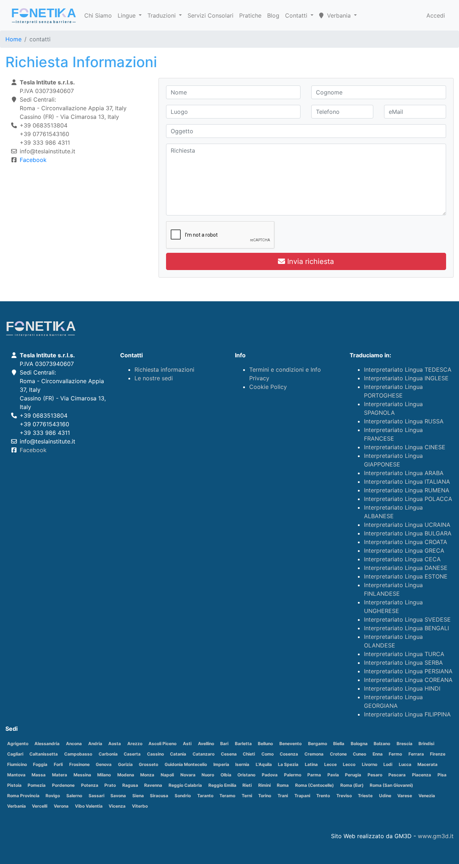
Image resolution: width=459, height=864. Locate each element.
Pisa (441, 774)
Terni (247, 795)
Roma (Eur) (352, 785)
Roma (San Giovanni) (391, 785)
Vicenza (117, 806)
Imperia (221, 764)
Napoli (167, 774)
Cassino (155, 754)
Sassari (96, 795)
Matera (59, 774)
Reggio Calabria (185, 785)
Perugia (353, 774)
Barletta (243, 743)
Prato (110, 785)
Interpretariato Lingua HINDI (402, 688)
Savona (118, 795)
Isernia (242, 764)
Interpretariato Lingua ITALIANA (407, 481)
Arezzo (134, 743)
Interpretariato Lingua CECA (402, 559)
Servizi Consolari (210, 15)
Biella (338, 743)
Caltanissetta (43, 754)
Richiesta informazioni (164, 369)
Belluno (265, 743)
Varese (404, 795)
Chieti (249, 754)
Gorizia (125, 764)
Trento (323, 795)
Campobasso (78, 754)
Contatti (297, 15)
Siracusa (159, 795)
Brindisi (426, 743)
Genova (104, 764)
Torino (264, 795)
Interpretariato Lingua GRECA (404, 550)
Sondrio (183, 795)
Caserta (132, 754)
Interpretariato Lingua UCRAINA (407, 524)
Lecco (349, 764)
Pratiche (250, 15)
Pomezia (37, 785)
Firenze (437, 754)
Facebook (33, 159)
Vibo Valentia (89, 806)
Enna (378, 754)
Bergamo (317, 743)
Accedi (435, 15)
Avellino (206, 743)
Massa (39, 774)
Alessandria (47, 743)
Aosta (114, 743)
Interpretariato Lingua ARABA (404, 473)
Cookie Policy (268, 386)
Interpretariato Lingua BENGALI (406, 628)
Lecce (330, 764)
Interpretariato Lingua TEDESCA (407, 369)
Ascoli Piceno (162, 743)
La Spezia (288, 764)
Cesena (229, 754)
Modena (125, 774)
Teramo (227, 795)
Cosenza (289, 754)
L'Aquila (264, 764)
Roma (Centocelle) (314, 785)
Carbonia (108, 754)
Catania (178, 754)
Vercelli (39, 806)
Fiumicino (17, 764)
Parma (314, 774)
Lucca (405, 764)
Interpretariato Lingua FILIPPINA (407, 714)
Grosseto (148, 764)
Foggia (40, 764)
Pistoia (14, 785)
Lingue (127, 15)
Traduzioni (162, 15)
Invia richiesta (309, 261)
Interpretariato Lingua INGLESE (406, 378)
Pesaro (375, 774)
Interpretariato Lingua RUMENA (406, 490)
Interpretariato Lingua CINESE (404, 447)
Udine (385, 795)
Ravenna (153, 785)
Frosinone (79, 764)
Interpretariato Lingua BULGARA (407, 533)
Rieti (247, 785)
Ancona (74, 743)
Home (13, 39)
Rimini (264, 785)
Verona (61, 806)
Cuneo (359, 754)
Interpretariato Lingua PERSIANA (408, 671)
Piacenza (421, 774)
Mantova (16, 774)
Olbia (226, 774)
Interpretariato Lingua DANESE (406, 567)
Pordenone (63, 785)
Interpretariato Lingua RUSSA (404, 421)
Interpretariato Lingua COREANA (408, 679)
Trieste (365, 795)
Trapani (302, 795)
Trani (283, 795)
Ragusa (130, 785)
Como (267, 754)
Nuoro (208, 774)
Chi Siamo (98, 15)
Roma (283, 785)
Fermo (395, 754)
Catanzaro (203, 754)
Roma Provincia (23, 795)
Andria (95, 743)
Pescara (397, 774)
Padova (270, 774)
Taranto (205, 795)
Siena (138, 795)
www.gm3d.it (436, 836)
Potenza (89, 785)
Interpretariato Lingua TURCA (404, 654)
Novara (187, 774)
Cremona (313, 754)
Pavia (333, 774)
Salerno (74, 795)
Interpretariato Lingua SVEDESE (407, 619)
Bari (224, 743)
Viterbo (140, 806)
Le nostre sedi (153, 378)
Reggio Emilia (222, 785)
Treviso (344, 795)
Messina (82, 774)
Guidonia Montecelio (186, 764)
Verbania (16, 806)
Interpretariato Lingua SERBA (403, 662)
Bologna (359, 743)
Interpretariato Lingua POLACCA (408, 498)
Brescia (404, 743)
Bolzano (382, 743)
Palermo (292, 774)
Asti (187, 743)
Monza (147, 774)
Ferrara (416, 754)
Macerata (427, 764)
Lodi (387, 764)
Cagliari (15, 754)
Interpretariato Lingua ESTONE (406, 576)
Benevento (290, 743)
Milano (104, 774)
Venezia (426, 795)
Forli (58, 764)
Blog (273, 15)
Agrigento (17, 743)
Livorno (369, 764)
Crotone (338, 754)
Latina (311, 764)
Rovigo (53, 795)
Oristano (246, 774)
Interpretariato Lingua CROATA (405, 541)
